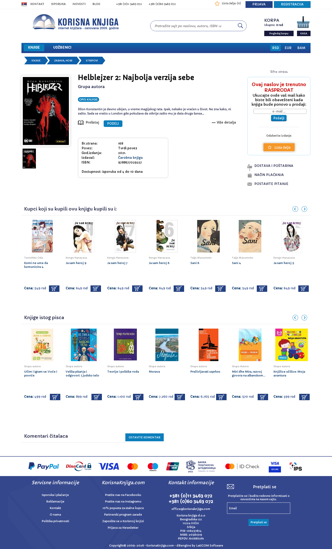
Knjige (36, 60)
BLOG (96, 4)
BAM (301, 48)
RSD (275, 48)
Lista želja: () (231, 3)
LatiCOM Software (209, 545)
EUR (288, 48)
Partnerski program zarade (123, 514)
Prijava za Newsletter (123, 528)
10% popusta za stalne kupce (123, 508)
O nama (55, 514)
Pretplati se (258, 522)
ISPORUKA (58, 4)
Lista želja (282, 147)
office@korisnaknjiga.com (190, 509)
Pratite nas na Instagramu (123, 501)
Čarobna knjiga (130, 158)
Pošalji (278, 118)
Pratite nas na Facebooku (123, 495)
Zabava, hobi (63, 60)
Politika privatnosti (55, 521)
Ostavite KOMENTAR (144, 437)
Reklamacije (55, 501)
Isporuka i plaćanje (55, 495)
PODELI (113, 124)
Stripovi (92, 60)
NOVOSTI (79, 4)
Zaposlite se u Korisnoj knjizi (123, 521)
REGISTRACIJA (292, 4)
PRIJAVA (259, 4)
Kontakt (37, 4)
